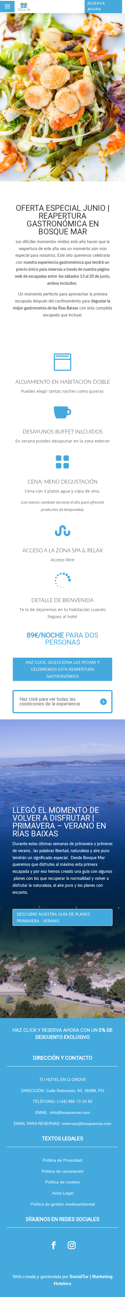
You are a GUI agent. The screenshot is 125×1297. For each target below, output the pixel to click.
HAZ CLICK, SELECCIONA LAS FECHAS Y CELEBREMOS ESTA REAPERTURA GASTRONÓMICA (63, 669)
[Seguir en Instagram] (71, 1245)
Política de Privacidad (62, 1160)
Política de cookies (62, 1182)
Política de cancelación (63, 1171)
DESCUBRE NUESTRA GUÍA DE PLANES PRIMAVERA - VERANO (53, 917)
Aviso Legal (62, 1193)
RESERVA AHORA (96, 6)
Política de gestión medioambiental (63, 1204)
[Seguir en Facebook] (53, 1245)
